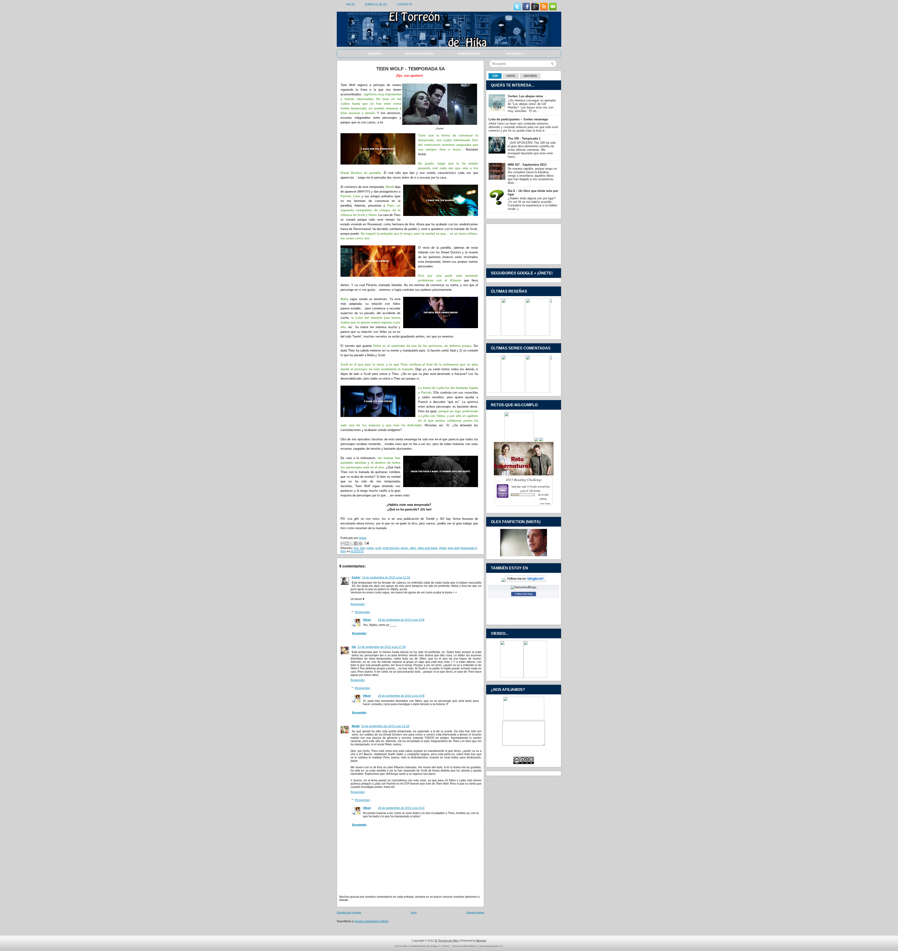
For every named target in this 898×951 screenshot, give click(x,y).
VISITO (510, 76)
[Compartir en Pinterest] (360, 543)
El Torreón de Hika (446, 940)
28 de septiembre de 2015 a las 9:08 (401, 619)
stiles (413, 548)
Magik (356, 726)
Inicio (414, 912)
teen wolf (453, 548)
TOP (495, 76)
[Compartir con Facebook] (356, 543)
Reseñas (375, 53)
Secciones (515, 53)
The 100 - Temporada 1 (524, 138)
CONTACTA (404, 4)
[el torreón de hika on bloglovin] (525, 581)
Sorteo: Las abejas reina (525, 96)
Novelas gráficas (419, 53)
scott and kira (390, 548)
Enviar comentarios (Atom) (371, 921)
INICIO (350, 4)
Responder (358, 604)
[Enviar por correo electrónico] (342, 543)
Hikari (367, 619)
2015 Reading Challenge (524, 479)
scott (378, 548)
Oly (354, 647)
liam (362, 548)
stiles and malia (428, 548)
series (404, 548)
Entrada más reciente (349, 912)
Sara (513, 486)
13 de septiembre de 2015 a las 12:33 (386, 577)
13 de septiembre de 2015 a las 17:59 (382, 647)
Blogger (481, 940)
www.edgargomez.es (491, 946)
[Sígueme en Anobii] (503, 581)
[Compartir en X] (351, 543)
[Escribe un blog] (347, 543)
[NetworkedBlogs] (523, 587)
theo (343, 551)
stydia (442, 548)
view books (545, 503)
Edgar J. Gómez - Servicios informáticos (454, 946)
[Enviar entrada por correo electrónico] (366, 543)
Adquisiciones (470, 53)
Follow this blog (523, 593)
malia (370, 548)
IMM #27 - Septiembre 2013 (527, 164)
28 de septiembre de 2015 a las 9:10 (401, 808)
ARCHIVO (530, 76)
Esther (356, 577)
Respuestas (362, 612)
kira (356, 548)
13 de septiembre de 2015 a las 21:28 (385, 726)
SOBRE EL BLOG (376, 4)
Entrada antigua (475, 912)
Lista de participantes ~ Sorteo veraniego (518, 119)
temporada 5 (469, 548)
